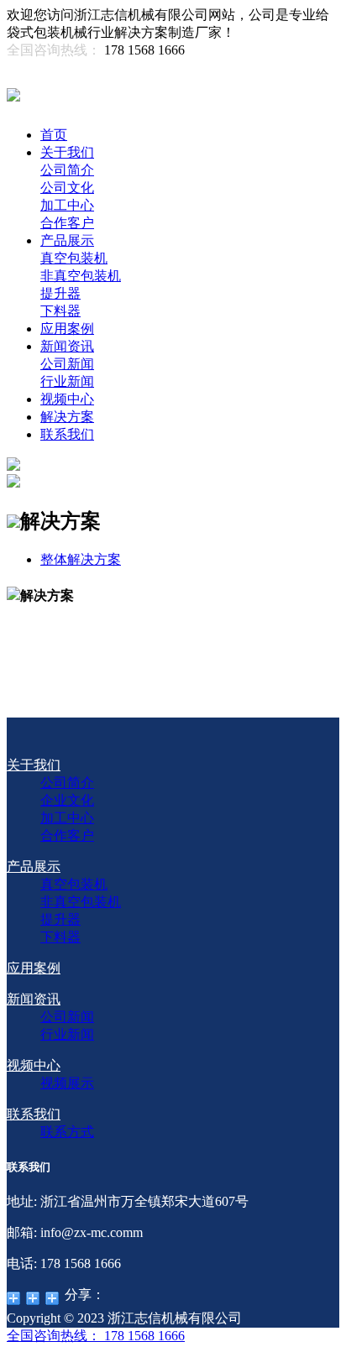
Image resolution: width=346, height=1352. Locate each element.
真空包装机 (73, 258)
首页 (53, 135)
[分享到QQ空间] (14, 1298)
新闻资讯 (67, 346)
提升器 (60, 293)
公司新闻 (67, 364)
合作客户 (67, 223)
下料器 (60, 311)
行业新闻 (67, 381)
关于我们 (67, 152)
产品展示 (67, 240)
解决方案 (67, 417)
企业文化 (67, 800)
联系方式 (67, 1132)
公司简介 (67, 170)
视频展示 (67, 1083)
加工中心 (67, 205)
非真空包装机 (80, 276)
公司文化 (67, 187)
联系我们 (67, 434)
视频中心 (67, 399)
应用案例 (67, 328)
